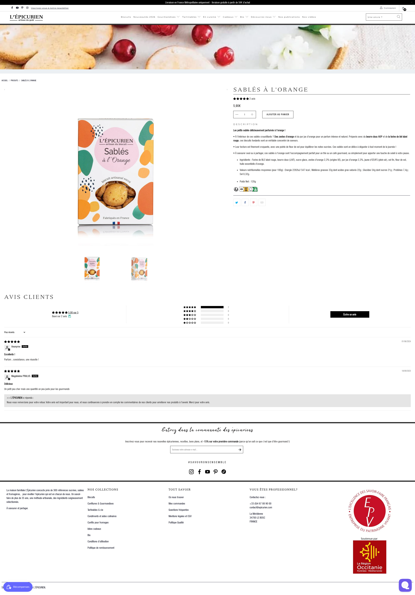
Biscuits (126, 17)
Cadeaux (228, 17)
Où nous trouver (176, 497)
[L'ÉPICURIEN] (41, 17)
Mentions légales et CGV (180, 516)
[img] (12, 341)
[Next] (227, 89)
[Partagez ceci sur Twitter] (236, 202)
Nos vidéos (309, 17)
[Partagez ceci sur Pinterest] (253, 202)
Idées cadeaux (94, 528)
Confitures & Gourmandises (101, 503)
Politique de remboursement (101, 547)
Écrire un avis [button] (349, 314)
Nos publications (289, 17)
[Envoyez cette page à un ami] (262, 202)
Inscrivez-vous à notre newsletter (50, 8)
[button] (241, 98)
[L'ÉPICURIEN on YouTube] (17, 8)
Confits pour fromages (98, 522)
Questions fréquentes (179, 509)
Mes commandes (177, 503)
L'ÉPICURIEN (39, 587)
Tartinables (189, 17)
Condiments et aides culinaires (102, 516)
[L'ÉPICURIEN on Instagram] (27, 8)
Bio (242, 17)
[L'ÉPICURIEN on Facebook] (12, 8)
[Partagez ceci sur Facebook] (245, 202)
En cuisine (209, 17)
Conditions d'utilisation (98, 541)
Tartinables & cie (95, 509)
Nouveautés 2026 (144, 17)
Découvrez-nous (261, 17)
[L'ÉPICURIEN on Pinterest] (22, 8)
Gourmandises (167, 17)
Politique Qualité (176, 522)
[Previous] (4, 89)
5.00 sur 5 (73, 312)
